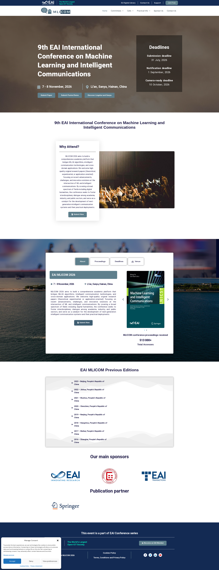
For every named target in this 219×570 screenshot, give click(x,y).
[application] (122, 10)
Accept (12, 561)
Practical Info (142, 11)
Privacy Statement (36, 566)
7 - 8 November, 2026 (57, 87)
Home (104, 11)
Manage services (8, 555)
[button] (58, 540)
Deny (31, 561)
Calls (129, 11)
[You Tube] (160, 555)
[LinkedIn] (155, 555)
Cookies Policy (24, 566)
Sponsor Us (158, 11)
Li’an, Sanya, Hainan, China (109, 87)
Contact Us (171, 11)
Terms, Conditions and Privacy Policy (109, 558)
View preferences (50, 561)
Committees (116, 11)
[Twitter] (150, 555)
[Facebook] (145, 555)
